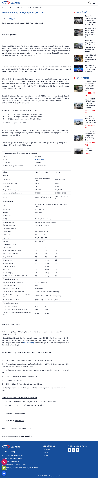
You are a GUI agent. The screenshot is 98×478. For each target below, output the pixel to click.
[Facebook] (10, 19)
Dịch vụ (45, 452)
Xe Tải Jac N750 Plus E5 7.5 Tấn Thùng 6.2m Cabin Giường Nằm (90, 135)
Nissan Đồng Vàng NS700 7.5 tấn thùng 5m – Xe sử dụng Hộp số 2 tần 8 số (90, 20)
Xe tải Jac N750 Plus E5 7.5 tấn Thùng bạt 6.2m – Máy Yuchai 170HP (90, 86)
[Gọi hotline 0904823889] (4, 462)
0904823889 (17, 458)
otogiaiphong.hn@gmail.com (14, 455)
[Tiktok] (73, 450)
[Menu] (94, 3)
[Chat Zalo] (4, 468)
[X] (13, 19)
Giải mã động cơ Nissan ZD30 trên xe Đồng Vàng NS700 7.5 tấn (90, 32)
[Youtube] (77, 450)
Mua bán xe (13, 8)
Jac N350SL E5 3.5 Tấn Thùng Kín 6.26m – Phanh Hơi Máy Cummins (90, 103)
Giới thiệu (46, 449)
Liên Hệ (45, 455)
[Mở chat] (4, 473)
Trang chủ (5, 8)
